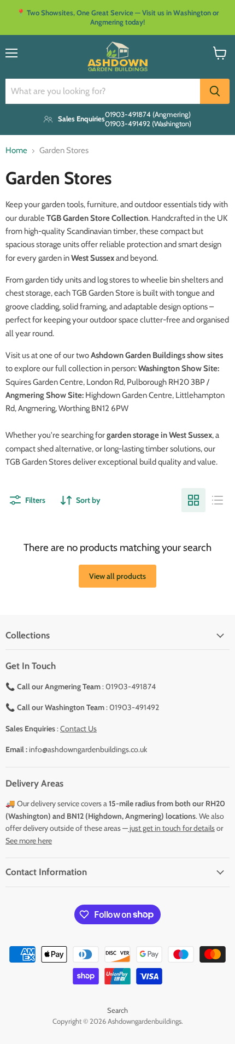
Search (117, 1010)
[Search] (215, 91)
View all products (117, 576)
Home (16, 150)
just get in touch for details (171, 828)
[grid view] (193, 500)
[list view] (217, 500)
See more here (28, 841)
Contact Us (78, 729)
